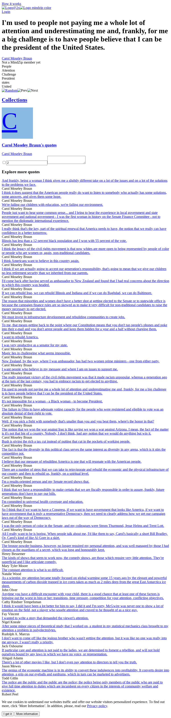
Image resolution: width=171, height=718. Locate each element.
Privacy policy (97, 706)
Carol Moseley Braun (17, 58)
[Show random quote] (9, 90)
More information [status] (27, 714)
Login (6, 12)
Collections (14, 100)
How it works (11, 4)
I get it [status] (8, 714)
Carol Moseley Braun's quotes (29, 145)
